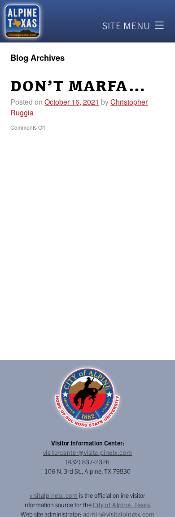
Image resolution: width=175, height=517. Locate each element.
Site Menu (126, 25)
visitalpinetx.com (54, 495)
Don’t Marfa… (78, 86)
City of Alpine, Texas (121, 504)
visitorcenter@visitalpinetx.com (87, 452)
